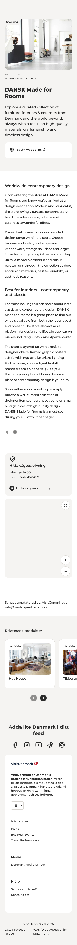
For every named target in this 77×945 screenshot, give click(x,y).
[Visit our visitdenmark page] (38, 744)
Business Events (22, 834)
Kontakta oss (20, 895)
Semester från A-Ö (24, 889)
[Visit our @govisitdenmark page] (50, 744)
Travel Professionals (25, 840)
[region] (38, 538)
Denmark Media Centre (28, 864)
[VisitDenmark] (24, 764)
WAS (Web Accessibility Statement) (50, 931)
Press (15, 829)
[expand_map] (65, 505)
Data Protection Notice (16, 931)
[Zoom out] (65, 571)
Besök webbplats (29, 149)
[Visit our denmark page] (15, 744)
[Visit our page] (26, 744)
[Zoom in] (65, 560)
